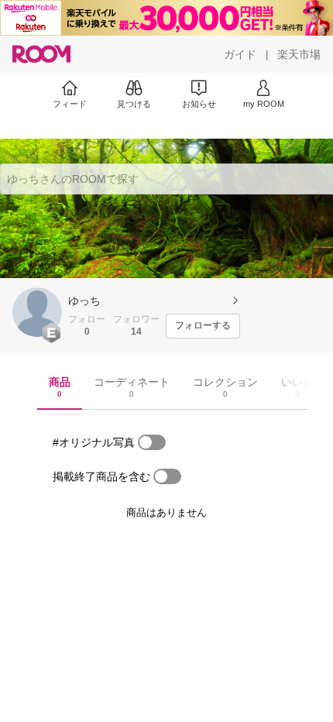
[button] (37, 312)
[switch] (152, 442)
